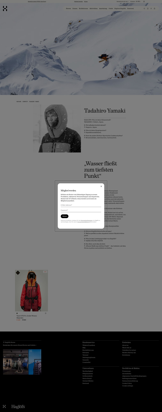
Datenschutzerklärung (83, 222)
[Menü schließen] (101, 186)
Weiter (64, 216)
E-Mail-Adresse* (66, 205)
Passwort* (64, 210)
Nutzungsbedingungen (86, 220)
